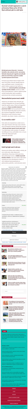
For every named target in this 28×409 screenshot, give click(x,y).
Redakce (14, 388)
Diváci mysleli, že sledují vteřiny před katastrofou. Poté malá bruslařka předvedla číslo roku (16, 320)
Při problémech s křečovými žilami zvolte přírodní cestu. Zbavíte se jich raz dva (17, 302)
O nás (14, 391)
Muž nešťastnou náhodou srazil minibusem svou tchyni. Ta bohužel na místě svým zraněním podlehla (16, 250)
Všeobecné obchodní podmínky (14, 400)
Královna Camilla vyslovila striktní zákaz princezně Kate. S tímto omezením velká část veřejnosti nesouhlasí (17, 283)
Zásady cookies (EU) (14, 403)
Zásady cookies (5, 242)
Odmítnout (14, 235)
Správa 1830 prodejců (7, 230)
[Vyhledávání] (14, 291)
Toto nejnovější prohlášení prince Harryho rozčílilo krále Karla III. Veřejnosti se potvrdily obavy (17, 257)
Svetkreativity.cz (21, 334)
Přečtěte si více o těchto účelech (17, 230)
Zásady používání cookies (14, 397)
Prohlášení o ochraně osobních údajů (15, 242)
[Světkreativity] (21, 1)
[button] (26, 167)
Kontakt (24, 242)
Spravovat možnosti (14, 239)
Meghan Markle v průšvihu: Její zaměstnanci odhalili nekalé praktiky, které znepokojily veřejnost (16, 270)
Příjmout (14, 232)
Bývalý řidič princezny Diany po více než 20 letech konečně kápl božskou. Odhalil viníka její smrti (16, 263)
